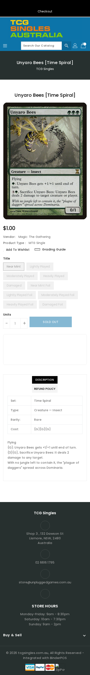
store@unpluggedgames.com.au (45, 582)
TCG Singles (45, 69)
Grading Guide (54, 249)
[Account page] (75, 46)
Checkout (45, 11)
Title (6, 258)
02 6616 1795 (44, 562)
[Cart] (84, 46)
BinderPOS (58, 658)
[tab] (45, 380)
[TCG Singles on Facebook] (45, 5)
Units (7, 314)
